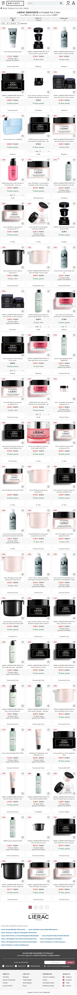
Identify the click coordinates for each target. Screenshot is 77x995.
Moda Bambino (35, 966)
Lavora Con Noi (7, 985)
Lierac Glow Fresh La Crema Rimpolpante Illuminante (20, 935)
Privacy (45, 980)
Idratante (13, 23)
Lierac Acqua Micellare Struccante (13, 929)
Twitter (68, 983)
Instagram (69, 977)
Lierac (3, 23)
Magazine (26, 977)
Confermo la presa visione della (58, 966)
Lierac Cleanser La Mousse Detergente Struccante (19, 932)
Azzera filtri (23, 23)
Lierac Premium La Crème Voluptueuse (15, 945)
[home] (1, 8)
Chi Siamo (6, 977)
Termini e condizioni (49, 977)
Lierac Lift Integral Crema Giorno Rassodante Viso (19, 939)
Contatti (5, 983)
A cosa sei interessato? (21, 962)
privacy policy (66, 966)
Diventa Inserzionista (9, 980)
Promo (25, 985)
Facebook (69, 980)
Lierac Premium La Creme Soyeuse (52, 942)
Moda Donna (9, 966)
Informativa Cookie (48, 983)
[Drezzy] (15, 3)
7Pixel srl (36, 992)
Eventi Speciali (27, 983)
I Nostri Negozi (27, 980)
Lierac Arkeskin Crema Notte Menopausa (42, 929)
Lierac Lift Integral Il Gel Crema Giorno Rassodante (19, 942)
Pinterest (68, 985)
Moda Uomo (22, 966)
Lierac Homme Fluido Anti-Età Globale (55, 935)
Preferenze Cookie (48, 985)
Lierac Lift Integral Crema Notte (51, 939)
